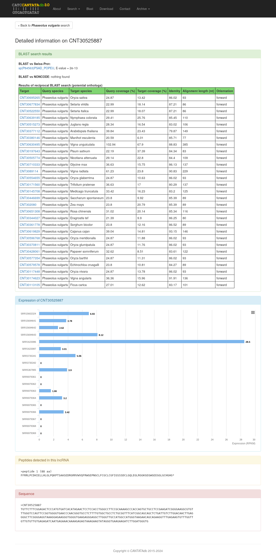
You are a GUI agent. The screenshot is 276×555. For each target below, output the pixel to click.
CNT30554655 (30, 178)
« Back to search (44, 25)
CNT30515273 (30, 124)
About (57, 8)
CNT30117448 (30, 271)
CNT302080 (28, 204)
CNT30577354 (30, 258)
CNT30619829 (30, 231)
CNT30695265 (30, 97)
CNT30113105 (30, 285)
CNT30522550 (30, 111)
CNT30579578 (30, 265)
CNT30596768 (30, 238)
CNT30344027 (30, 218)
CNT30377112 (30, 131)
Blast (89, 8)
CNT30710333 (30, 164)
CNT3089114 (29, 171)
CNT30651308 (30, 211)
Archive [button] (142, 8)
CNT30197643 (30, 151)
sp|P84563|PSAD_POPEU (36, 68)
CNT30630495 (30, 144)
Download (106, 8)
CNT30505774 (30, 158)
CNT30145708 (30, 191)
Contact (125, 8)
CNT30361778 (30, 224)
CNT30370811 (30, 244)
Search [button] (72, 8)
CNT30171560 (30, 184)
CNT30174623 (30, 278)
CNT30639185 (30, 117)
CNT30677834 (30, 104)
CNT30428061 (30, 251)
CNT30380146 (30, 137)
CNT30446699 (30, 198)
